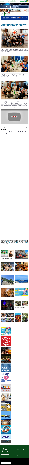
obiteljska (25, 239)
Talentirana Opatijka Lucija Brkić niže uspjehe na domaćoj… (6, 258)
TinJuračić (23, 239)
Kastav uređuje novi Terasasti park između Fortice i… (20, 307)
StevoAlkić (16, 239)
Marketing (16, 454)
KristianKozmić (24, 242)
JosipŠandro (4, 239)
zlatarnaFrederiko (15, 241)
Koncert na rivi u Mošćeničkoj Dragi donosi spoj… (5, 310)
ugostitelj (17, 242)
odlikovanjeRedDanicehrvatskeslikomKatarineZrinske (12, 240)
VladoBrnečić (19, 241)
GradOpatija (2, 241)
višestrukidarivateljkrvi (4, 240)
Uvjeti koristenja (17, 455)
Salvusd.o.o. (4, 242)
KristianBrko (20, 242)
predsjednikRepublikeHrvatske (21, 240)
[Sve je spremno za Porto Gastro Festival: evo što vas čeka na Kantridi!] (7, 292)
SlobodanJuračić (19, 239)
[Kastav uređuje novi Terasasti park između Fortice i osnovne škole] (21, 303)
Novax (24, 241)
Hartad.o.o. (22, 241)
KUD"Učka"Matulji (7, 243)
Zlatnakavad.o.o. (7, 242)
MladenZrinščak (7, 239)
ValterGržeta (13, 239)
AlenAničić (11, 239)
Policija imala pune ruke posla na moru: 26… (19, 284)
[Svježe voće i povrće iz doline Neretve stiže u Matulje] (21, 317)
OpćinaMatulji (8, 241)
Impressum (16, 452)
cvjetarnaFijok (4, 243)
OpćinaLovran (4, 241)
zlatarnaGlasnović (11, 241)
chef (22, 242)
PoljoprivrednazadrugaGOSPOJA (13, 242)
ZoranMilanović (26, 240)
